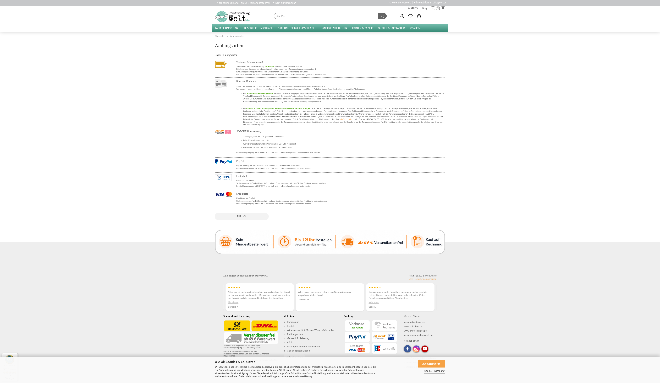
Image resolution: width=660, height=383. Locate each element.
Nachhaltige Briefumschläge (296, 28)
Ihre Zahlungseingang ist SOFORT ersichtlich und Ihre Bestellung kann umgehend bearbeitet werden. (278, 152)
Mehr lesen (233, 302)
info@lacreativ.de (347, 119)
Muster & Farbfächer (391, 28)
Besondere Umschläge (258, 28)
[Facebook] (433, 8)
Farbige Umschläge (227, 28)
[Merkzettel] (410, 16)
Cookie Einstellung (434, 371)
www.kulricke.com (413, 326)
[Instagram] (438, 8)
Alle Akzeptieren (431, 363)
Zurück (241, 216)
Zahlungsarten (295, 334)
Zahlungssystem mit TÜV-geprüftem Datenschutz (263, 137)
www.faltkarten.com (414, 322)
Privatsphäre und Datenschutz (303, 346)
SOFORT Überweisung (248, 131)
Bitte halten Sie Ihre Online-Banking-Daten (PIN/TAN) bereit (267, 147)
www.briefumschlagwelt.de (418, 335)
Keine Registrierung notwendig (255, 140)
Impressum (293, 322)
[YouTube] (443, 8)
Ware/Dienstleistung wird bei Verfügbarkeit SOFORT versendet (269, 144)
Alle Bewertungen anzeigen (422, 279)
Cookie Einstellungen (298, 350)
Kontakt (291, 326)
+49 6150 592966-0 (401, 2)
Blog (424, 8)
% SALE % (413, 8)
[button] (402, 16)
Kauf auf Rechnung (246, 81)
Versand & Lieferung (298, 338)
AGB (289, 342)
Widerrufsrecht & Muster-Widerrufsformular (310, 330)
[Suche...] (382, 16)
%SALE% (415, 28)
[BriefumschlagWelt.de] (234, 17)
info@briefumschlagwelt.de (431, 2)
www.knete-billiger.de (415, 330)
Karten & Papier (362, 28)
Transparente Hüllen (333, 28)
